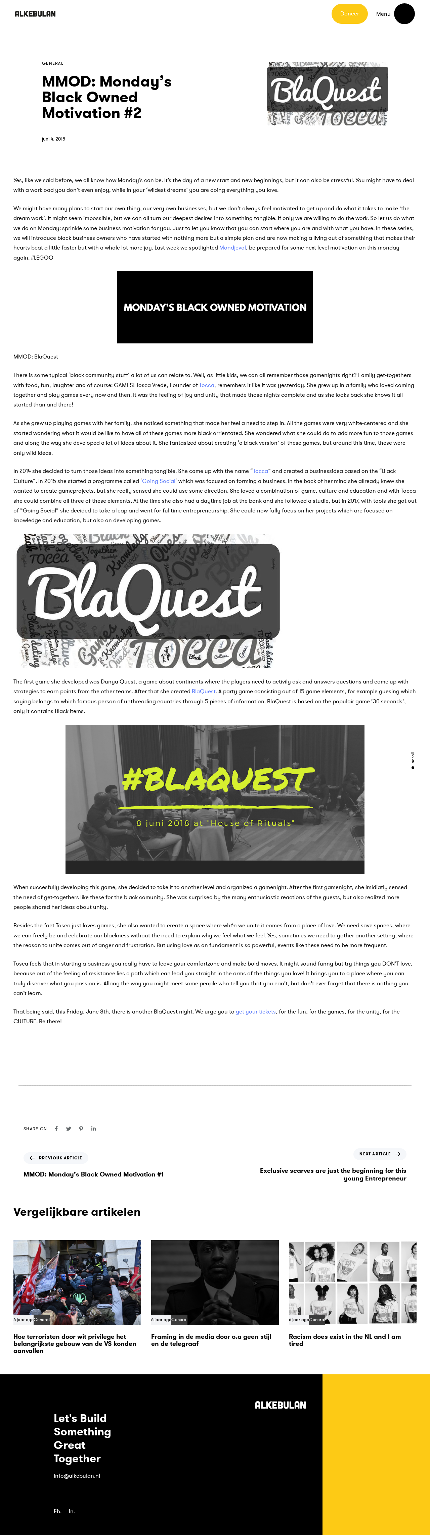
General (52, 63)
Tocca (206, 385)
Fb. (57, 1511)
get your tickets (255, 1012)
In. (72, 1511)
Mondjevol (232, 248)
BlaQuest (204, 691)
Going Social (158, 481)
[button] (395, 13)
